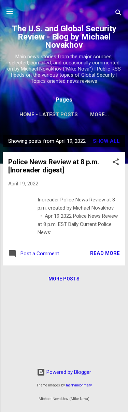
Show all (106, 141)
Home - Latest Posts (48, 114)
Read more (105, 253)
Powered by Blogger (68, 372)
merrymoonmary (79, 385)
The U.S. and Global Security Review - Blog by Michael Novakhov (64, 37)
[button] (116, 163)
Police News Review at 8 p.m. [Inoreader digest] (53, 166)
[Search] (118, 13)
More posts (64, 278)
